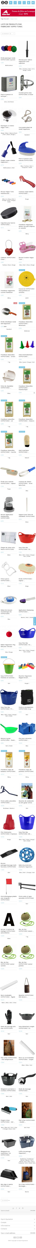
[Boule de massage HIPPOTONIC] (27, 1079)
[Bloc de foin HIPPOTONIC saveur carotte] (9, 953)
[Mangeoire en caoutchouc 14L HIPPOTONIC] (9, 1142)
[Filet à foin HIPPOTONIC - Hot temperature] (9, 1048)
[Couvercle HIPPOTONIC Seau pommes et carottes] (27, 279)
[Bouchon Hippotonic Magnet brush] (27, 666)
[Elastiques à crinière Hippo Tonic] (9, 116)
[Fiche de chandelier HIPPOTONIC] (9, 376)
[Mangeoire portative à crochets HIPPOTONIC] (9, 1079)
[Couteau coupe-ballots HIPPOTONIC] (27, 182)
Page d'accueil (5, 19)
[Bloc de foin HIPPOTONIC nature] (27, 920)
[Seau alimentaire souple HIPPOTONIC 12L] (27, 1017)
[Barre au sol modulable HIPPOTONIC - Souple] (27, 1048)
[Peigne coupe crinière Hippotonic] (9, 150)
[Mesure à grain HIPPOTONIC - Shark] (9, 729)
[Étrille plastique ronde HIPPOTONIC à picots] (9, 48)
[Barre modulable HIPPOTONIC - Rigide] (9, 986)
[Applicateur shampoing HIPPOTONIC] (27, 600)
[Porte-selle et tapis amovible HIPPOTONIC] (27, 887)
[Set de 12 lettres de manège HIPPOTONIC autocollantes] (9, 920)
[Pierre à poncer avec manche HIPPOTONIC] (27, 149)
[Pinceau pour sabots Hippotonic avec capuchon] (27, 49)
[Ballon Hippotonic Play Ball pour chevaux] (9, 634)
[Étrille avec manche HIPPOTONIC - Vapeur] (9, 472)
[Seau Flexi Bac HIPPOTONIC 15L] (27, 633)
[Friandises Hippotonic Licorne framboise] (9, 280)
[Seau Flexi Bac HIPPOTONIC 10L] (27, 538)
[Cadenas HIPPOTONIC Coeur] (9, 248)
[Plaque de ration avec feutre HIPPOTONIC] (9, 538)
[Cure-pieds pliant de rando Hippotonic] (27, 117)
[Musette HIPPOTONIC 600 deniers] (27, 986)
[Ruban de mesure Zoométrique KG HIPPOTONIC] (9, 600)
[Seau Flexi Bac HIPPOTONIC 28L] (27, 822)
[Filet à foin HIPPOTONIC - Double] (27, 1110)
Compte (3, 1222)
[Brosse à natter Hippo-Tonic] (27, 248)
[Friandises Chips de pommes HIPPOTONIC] (27, 760)
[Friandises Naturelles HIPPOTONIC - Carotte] (9, 441)
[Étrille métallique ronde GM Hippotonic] (9, 312)
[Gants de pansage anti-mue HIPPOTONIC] (9, 1017)
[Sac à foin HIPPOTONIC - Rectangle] (27, 1175)
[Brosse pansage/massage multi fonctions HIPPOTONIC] (9, 854)
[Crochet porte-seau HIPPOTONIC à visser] (27, 83)
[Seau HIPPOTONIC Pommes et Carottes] (9, 666)
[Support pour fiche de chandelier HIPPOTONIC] (27, 505)
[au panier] (34, 392)
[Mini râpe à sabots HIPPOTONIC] (9, 1175)
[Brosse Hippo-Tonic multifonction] (9, 182)
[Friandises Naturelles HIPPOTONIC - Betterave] (27, 312)
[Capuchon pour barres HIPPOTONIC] (9, 213)
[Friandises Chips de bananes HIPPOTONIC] (9, 760)
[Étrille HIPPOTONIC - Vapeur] (27, 569)
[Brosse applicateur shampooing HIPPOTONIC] (9, 505)
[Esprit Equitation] (4, 2)
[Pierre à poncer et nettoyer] (9, 84)
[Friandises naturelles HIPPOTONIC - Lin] (9, 409)
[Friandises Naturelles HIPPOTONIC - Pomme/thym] (27, 376)
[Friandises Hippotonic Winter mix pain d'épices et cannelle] (27, 214)
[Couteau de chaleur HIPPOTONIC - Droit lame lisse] (27, 472)
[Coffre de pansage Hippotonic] (27, 1142)
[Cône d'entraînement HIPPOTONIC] (27, 345)
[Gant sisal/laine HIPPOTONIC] (27, 441)
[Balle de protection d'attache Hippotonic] (27, 854)
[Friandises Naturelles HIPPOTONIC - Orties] (9, 345)
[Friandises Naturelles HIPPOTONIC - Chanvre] (27, 409)
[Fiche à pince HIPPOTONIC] (9, 569)
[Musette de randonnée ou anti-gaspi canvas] (27, 791)
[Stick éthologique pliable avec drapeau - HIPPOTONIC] (9, 887)
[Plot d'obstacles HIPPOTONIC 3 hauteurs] (9, 822)
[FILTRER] (34, 624)
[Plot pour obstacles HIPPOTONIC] (27, 729)
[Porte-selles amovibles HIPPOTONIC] (9, 791)
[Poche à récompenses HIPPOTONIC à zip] (27, 697)
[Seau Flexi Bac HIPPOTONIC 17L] (9, 697)
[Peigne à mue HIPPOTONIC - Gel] (9, 1110)
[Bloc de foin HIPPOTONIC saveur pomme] (27, 953)
